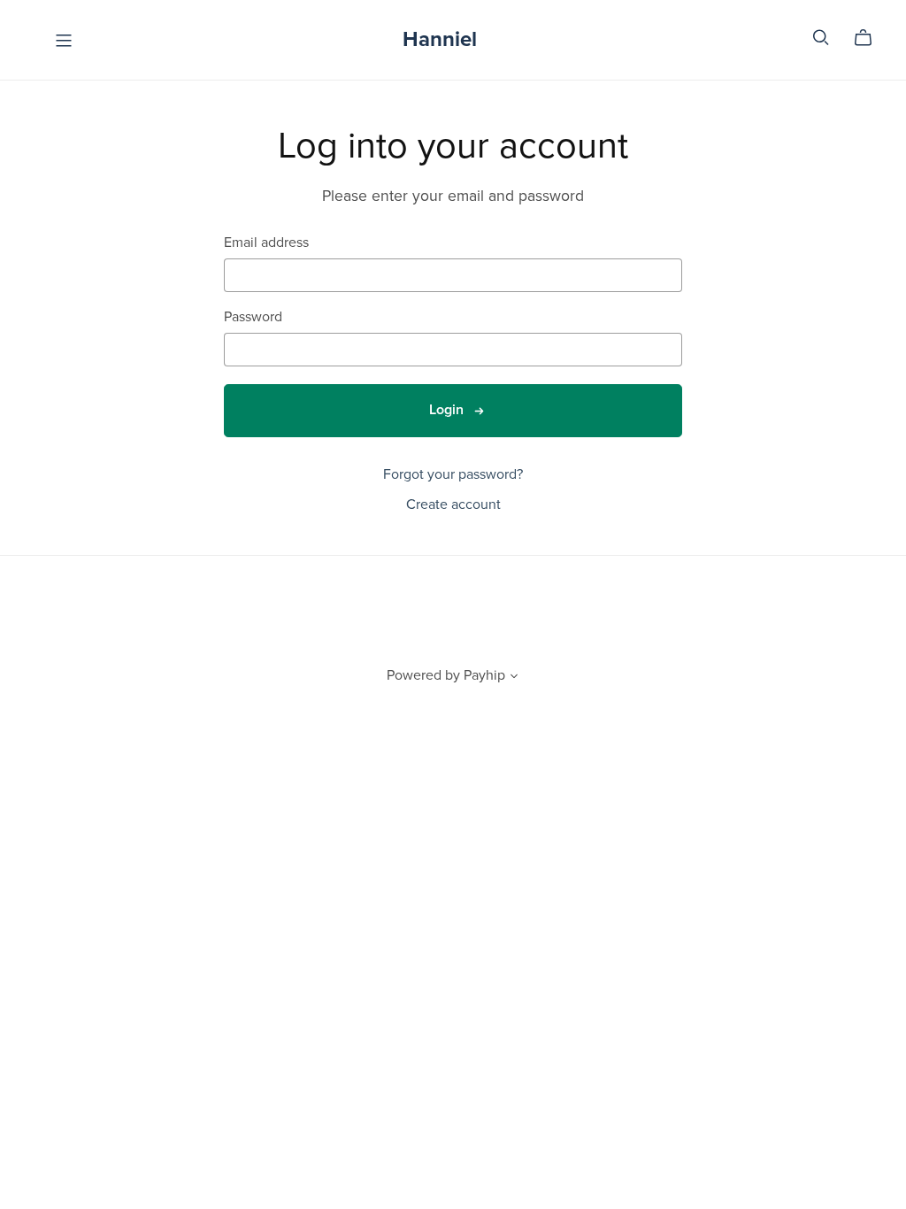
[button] (514, 678)
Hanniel (440, 39)
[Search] (821, 37)
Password (253, 317)
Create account (453, 504)
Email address (266, 243)
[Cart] (870, 38)
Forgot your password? (453, 474)
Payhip (484, 675)
